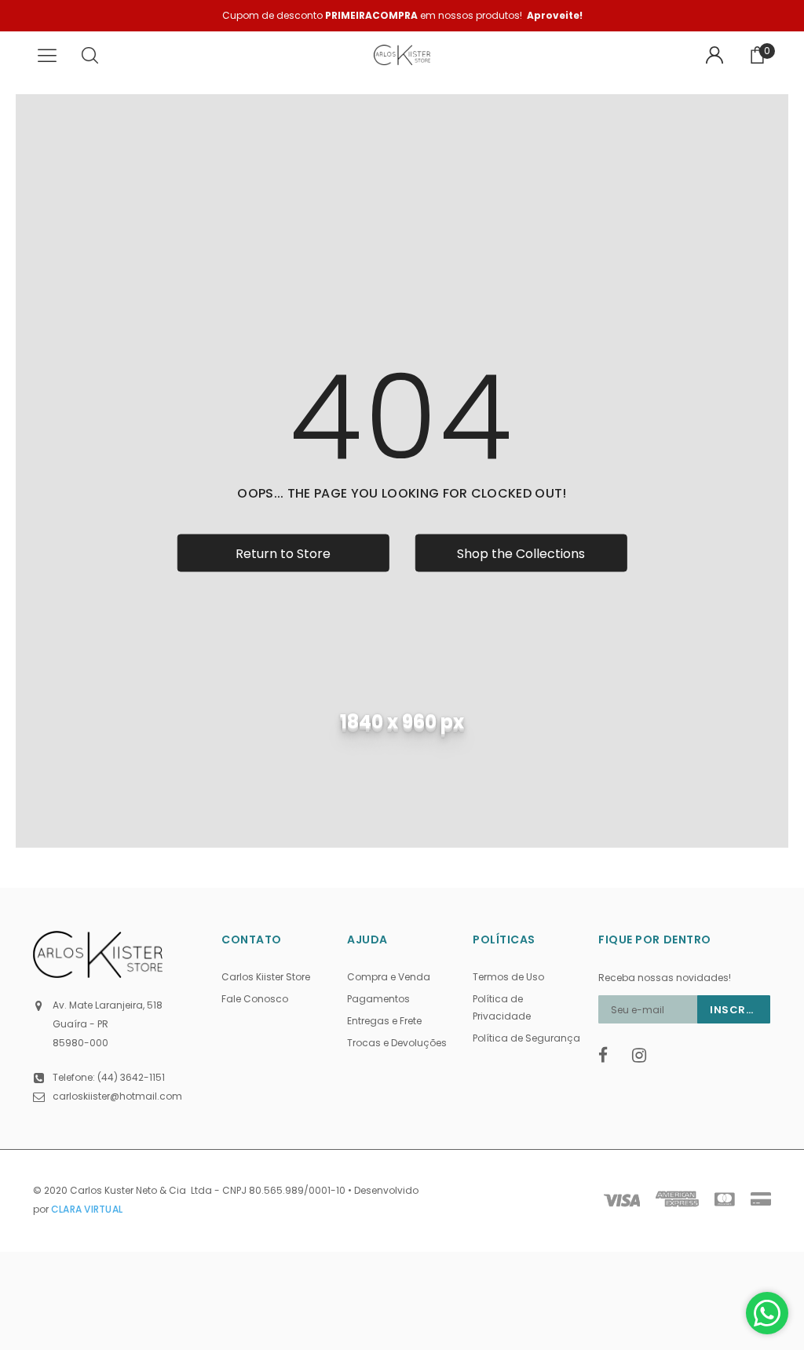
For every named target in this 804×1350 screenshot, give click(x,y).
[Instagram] (644, 1055)
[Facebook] (610, 1055)
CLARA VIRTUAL (86, 1209)
